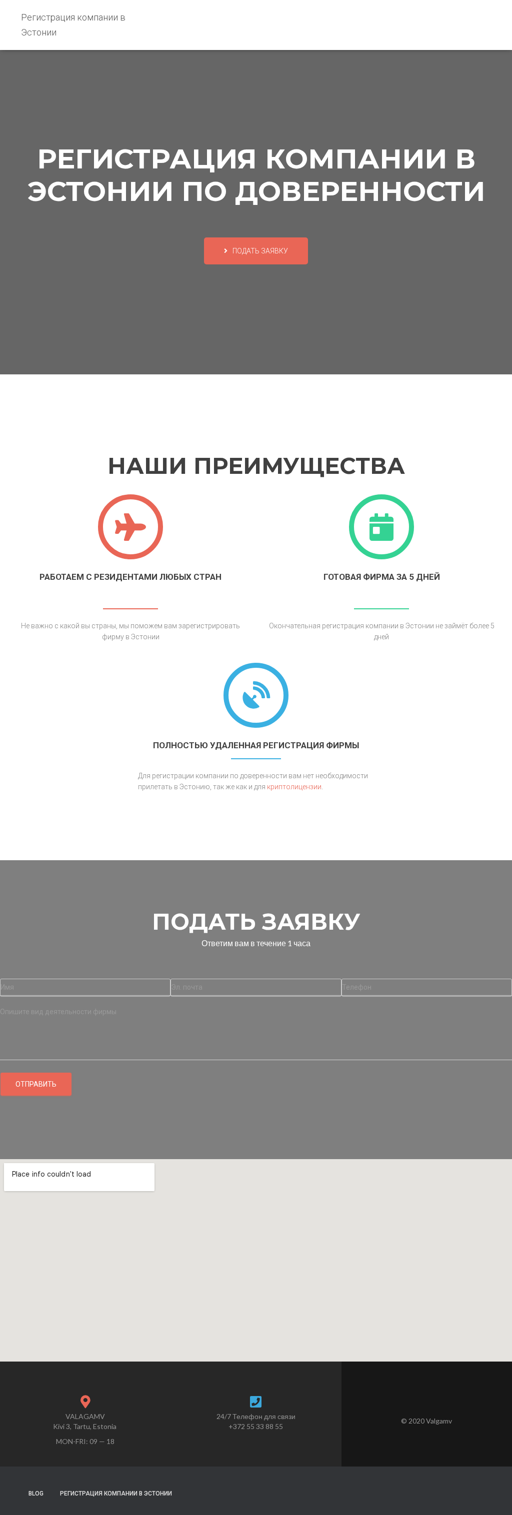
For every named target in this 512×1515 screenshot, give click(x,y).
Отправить (36, 1084)
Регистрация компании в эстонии (116, 1493)
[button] (256, 250)
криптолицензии (294, 787)
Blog (36, 1493)
